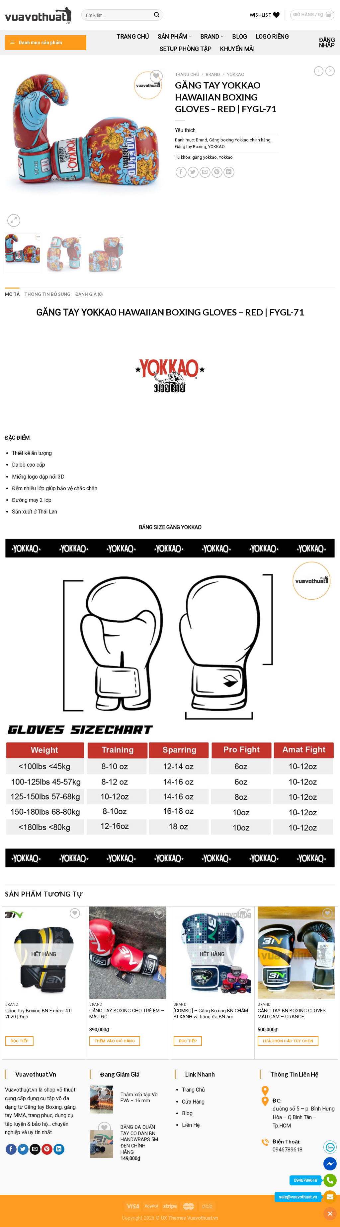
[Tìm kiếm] (156, 15)
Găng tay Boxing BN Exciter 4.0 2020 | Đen (38, 1014)
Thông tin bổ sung (47, 294)
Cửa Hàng (193, 1102)
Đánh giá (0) (89, 294)
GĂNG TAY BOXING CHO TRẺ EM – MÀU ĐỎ (126, 1014)
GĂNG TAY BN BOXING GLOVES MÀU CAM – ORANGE (292, 1014)
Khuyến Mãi (237, 49)
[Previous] (17, 148)
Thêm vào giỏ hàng (115, 1041)
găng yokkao (204, 157)
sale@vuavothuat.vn (298, 1196)
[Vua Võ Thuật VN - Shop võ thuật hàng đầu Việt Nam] (38, 15)
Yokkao (226, 157)
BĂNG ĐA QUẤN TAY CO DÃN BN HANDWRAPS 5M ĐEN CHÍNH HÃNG (139, 1140)
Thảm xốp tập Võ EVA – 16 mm (139, 1098)
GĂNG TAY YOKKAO (76, 312)
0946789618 (305, 1180)
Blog (239, 36)
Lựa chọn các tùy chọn (288, 1041)
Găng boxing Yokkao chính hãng (240, 139)
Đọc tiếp (20, 1041)
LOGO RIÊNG (272, 36)
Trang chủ (187, 74)
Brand (210, 36)
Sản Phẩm (173, 36)
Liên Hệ (191, 1125)
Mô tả (12, 294)
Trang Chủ (133, 36)
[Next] (153, 148)
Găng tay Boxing (190, 146)
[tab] (12, 294)
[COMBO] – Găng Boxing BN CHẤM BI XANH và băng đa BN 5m (211, 1014)
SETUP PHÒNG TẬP (186, 49)
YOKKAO (235, 74)
